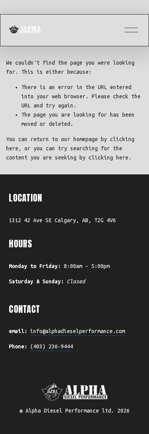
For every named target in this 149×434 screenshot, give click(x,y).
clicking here (108, 157)
